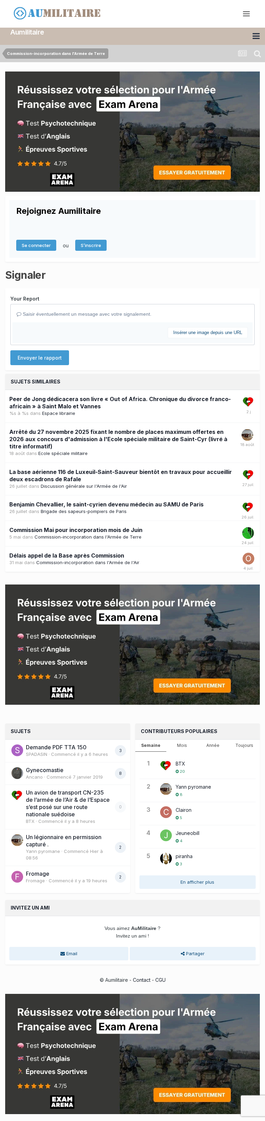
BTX (30, 821)
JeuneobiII (187, 833)
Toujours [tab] (244, 745)
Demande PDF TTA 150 (56, 747)
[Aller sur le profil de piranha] (166, 858)
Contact (141, 980)
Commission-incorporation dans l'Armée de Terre (88, 537)
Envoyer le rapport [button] (40, 358)
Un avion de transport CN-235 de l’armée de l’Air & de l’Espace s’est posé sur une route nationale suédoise (68, 803)
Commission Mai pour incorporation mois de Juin (76, 529)
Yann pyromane (43, 851)
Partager (195, 953)
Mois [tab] (182, 745)
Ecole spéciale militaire (63, 453)
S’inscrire (91, 245)
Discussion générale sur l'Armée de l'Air (84, 486)
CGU (160, 980)
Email (71, 953)
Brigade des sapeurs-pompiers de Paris (84, 511)
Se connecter (36, 245)
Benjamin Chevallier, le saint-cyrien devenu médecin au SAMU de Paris (106, 504)
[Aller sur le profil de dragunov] (248, 533)
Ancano (34, 777)
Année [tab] (212, 745)
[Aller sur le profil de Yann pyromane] (247, 435)
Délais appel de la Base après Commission (66, 555)
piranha (184, 856)
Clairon (184, 810)
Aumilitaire (27, 32)
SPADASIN (36, 754)
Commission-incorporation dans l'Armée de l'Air (87, 562)
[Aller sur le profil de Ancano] (17, 773)
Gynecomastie (44, 770)
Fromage (37, 873)
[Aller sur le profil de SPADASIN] (17, 750)
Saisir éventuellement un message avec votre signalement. (86, 314)
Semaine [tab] (150, 745)
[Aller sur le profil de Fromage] (17, 877)
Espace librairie (58, 413)
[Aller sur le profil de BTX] (248, 402)
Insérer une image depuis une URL (207, 332)
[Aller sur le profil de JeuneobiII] (166, 835)
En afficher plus (197, 882)
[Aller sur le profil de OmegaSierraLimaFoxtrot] (248, 558)
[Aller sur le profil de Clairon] (166, 812)
